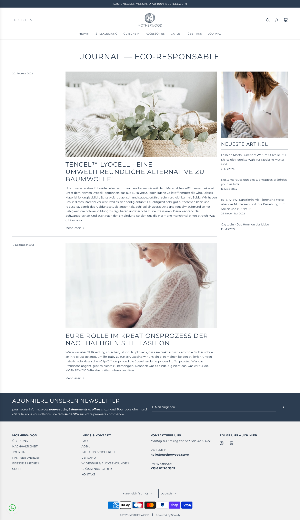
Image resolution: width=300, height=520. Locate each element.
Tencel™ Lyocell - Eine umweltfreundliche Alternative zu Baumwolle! (135, 172)
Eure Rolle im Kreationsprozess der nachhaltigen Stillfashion (137, 339)
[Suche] (267, 20)
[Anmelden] (276, 20)
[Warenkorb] (285, 20)
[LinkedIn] (231, 443)
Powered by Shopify (168, 515)
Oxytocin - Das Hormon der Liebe (245, 224)
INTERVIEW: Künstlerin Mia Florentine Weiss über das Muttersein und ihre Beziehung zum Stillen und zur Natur (253, 204)
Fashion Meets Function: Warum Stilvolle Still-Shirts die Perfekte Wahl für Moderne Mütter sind (254, 159)
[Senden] (283, 407)
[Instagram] (221, 443)
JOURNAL (100, 56)
